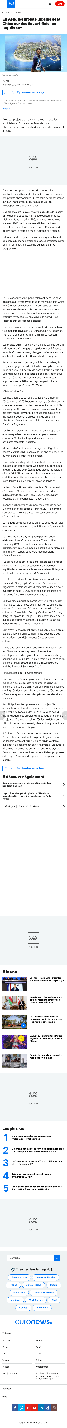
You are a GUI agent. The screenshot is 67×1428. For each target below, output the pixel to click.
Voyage (6, 1360)
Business (6, 1347)
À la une (9, 971)
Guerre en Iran (19, 1277)
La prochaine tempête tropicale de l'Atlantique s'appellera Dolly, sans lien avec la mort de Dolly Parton (26, 796)
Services (6, 1388)
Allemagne (42, 1307)
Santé (38, 1353)
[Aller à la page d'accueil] (11, 4)
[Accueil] (3, 12)
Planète (39, 1347)
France (13, 1285)
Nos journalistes (10, 1373)
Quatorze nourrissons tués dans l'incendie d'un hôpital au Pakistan (26, 784)
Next (4, 1353)
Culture (39, 1360)
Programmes (41, 1366)
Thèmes (6, 1333)
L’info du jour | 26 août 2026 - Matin (20, 806)
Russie (53, 1285)
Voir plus (6, 108)
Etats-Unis (19, 1292)
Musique (15, 1300)
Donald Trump (33, 1285)
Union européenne (44, 1292)
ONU (54, 1300)
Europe (6, 1340)
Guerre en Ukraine (45, 1277)
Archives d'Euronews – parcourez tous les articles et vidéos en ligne (48, 1376)
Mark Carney (36, 1300)
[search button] (57, 1258)
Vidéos (5, 1366)
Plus (4, 1396)
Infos (10, 12)
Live (60, 3)
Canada (23, 1307)
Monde (18, 12)
